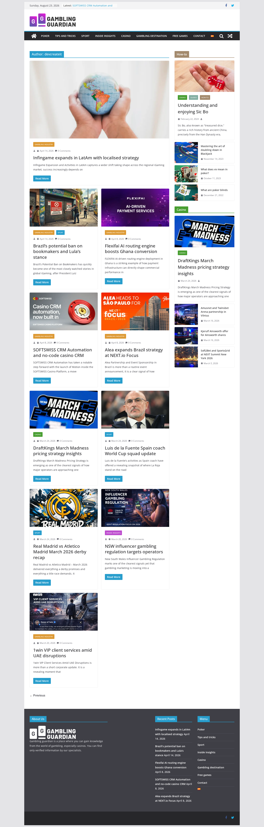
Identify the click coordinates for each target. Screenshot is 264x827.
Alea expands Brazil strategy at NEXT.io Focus (134, 352)
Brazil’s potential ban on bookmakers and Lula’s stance (57, 251)
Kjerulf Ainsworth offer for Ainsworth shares (214, 333)
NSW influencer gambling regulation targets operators (134, 549)
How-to (205, 97)
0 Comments (64, 150)
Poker (45, 36)
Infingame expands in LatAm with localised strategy (86, 158)
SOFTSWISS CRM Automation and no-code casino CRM (92, 7)
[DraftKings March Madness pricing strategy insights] (64, 410)
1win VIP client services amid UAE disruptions (62, 653)
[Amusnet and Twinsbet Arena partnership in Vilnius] (186, 314)
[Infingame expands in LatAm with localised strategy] (99, 99)
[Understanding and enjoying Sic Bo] (204, 76)
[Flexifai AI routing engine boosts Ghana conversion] (135, 208)
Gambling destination (151, 36)
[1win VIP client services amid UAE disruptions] (64, 612)
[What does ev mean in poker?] (186, 174)
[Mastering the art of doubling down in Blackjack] (186, 152)
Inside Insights (105, 36)
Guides (193, 97)
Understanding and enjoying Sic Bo (197, 108)
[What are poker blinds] (186, 192)
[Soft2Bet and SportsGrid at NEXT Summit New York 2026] (186, 357)
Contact (199, 36)
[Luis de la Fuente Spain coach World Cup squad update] (135, 410)
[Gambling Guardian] (34, 36)
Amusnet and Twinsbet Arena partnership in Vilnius (215, 311)
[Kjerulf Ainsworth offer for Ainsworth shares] (186, 335)
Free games (180, 36)
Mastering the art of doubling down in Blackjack (213, 149)
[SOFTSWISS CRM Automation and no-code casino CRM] (64, 312)
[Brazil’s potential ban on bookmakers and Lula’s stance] (64, 208)
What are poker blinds (214, 190)
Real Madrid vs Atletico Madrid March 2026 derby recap (59, 551)
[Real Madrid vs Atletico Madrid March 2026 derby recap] (64, 508)
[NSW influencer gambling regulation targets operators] (135, 508)
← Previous (37, 695)
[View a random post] (230, 36)
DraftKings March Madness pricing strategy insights (61, 450)
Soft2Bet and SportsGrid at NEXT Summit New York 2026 (215, 354)
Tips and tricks (65, 36)
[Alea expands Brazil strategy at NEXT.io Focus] (135, 312)
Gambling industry (44, 144)
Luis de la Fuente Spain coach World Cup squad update (135, 450)
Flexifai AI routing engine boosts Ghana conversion (131, 248)
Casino (126, 36)
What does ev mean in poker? (214, 171)
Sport (85, 36)
